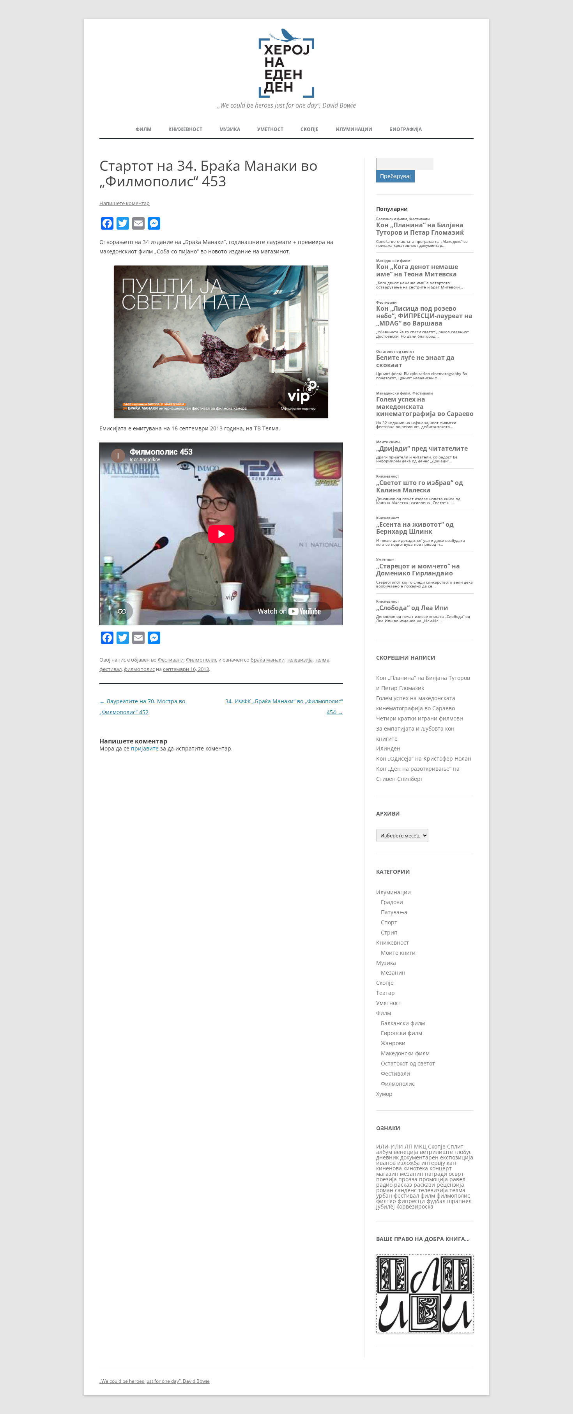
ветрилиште (436, 1152)
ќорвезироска (414, 1206)
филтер (386, 1201)
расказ (403, 1184)
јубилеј (385, 1206)
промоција (433, 1179)
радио (384, 1184)
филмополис (139, 668)
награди (436, 1173)
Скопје (309, 129)
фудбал (436, 1201)
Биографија (405, 129)
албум (384, 1152)
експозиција (456, 1157)
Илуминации (354, 129)
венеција (406, 1152)
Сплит (455, 1146)
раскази (424, 1184)
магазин (387, 1173)
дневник (387, 1157)
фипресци (411, 1201)
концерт (441, 1168)
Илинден (388, 748)
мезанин (411, 1173)
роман (384, 1190)
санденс (406, 1190)
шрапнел (459, 1201)
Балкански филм (403, 1023)
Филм (143, 129)
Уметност (270, 129)
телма (322, 659)
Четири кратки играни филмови (419, 718)
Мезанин (393, 972)
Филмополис (201, 659)
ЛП (408, 1146)
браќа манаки (268, 659)
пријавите (145, 748)
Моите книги (398, 952)
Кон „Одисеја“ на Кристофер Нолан (423, 758)
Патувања (394, 912)
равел (457, 1179)
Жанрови (393, 1043)
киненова (389, 1168)
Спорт (389, 922)
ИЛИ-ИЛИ (389, 1146)
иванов (386, 1162)
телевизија (300, 659)
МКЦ (420, 1146)
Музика (229, 129)
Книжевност (185, 129)
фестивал (110, 668)
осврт (456, 1173)
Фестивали (171, 659)
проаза (407, 1179)
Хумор (384, 1093)
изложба (408, 1162)
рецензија (450, 1184)
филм (428, 1195)
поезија (386, 1179)
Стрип (389, 932)
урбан (384, 1195)
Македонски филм (405, 1053)
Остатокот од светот (408, 1063)
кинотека (415, 1168)
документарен (419, 1157)
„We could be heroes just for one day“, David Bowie (154, 1381)
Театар (385, 992)
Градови (392, 902)
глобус (463, 1152)
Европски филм (401, 1033)
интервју (433, 1162)
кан (451, 1162)
